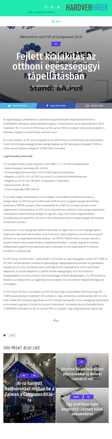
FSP (12, 335)
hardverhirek (41, 86)
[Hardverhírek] (87, 8)
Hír (56, 44)
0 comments (74, 86)
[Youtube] (58, 7)
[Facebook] (46, 7)
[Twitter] (52, 7)
